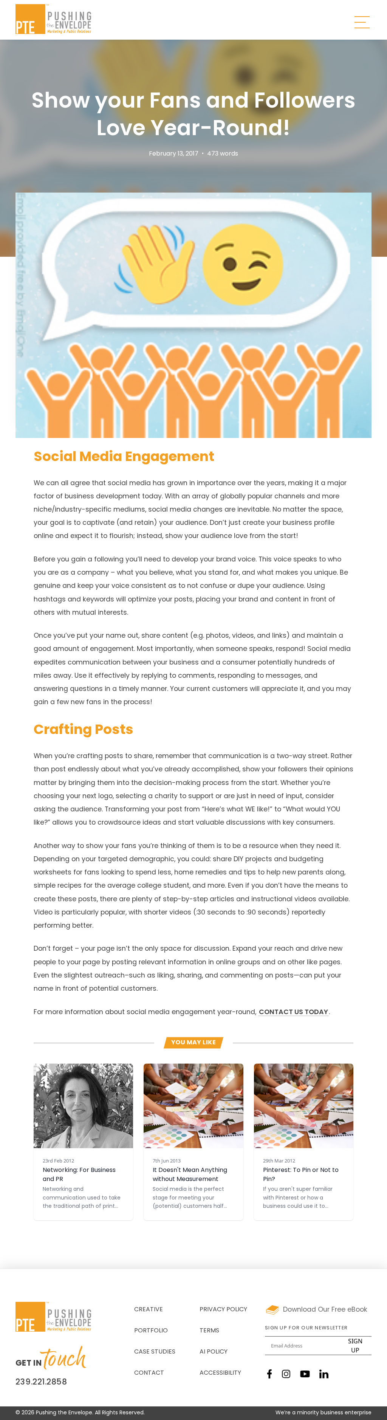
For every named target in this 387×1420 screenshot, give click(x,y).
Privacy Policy (223, 1310)
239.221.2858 (41, 1382)
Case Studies (154, 1352)
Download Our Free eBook (325, 1310)
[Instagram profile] (286, 1373)
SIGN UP (355, 1345)
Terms (209, 1331)
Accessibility (220, 1373)
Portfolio (151, 1331)
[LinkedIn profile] (323, 1373)
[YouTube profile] (305, 1374)
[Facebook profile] (269, 1373)
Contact (149, 1373)
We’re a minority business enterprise (324, 1413)
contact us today (293, 1012)
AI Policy (214, 1352)
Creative (148, 1310)
